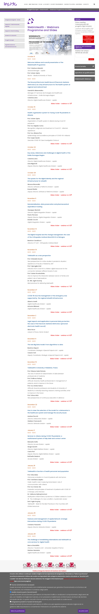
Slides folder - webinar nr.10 (60, 359)
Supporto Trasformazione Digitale (12, 25)
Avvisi (26, 4)
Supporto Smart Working (12, 31)
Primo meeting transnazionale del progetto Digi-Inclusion (83, 24)
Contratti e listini (69, 4)
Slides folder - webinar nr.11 (60, 401)
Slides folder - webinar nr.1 (60, 104)
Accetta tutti (83, 611)
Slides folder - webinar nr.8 (60, 312)
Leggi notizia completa (88, 37)
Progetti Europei (32, 9)
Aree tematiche (33, 4)
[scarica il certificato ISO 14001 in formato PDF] (71, 565)
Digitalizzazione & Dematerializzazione (10, 45)
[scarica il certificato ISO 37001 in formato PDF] (49, 565)
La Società (46, 4)
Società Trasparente (56, 4)
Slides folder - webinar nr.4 (60, 195)
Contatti (86, 4)
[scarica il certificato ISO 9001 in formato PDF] (28, 565)
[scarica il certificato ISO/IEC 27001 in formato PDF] (39, 565)
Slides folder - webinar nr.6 (60, 246)
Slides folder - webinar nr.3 (60, 169)
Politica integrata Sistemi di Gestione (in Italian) (49, 571)
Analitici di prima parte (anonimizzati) (24, 592)
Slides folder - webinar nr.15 (60, 530)
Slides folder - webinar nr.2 (60, 144)
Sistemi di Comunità (10, 35)
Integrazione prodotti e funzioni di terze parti (27, 602)
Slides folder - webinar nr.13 (60, 462)
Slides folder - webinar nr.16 (60, 556)
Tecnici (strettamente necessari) (23, 585)
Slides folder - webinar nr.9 (60, 335)
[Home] (10, 4)
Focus (40, 4)
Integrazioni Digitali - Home (12, 20)
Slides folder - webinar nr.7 (60, 286)
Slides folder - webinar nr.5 (60, 225)
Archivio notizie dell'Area (88, 40)
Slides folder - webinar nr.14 (60, 510)
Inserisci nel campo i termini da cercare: (82, 52)
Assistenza (79, 4)
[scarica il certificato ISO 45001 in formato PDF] (60, 565)
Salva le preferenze (17, 611)
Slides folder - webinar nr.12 (60, 427)
